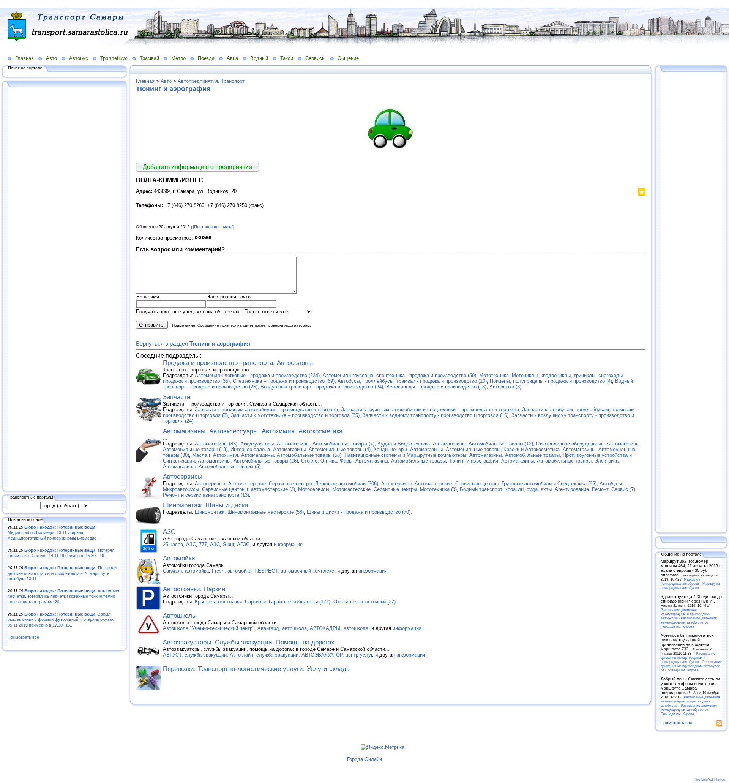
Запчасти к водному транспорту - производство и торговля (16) (435, 415)
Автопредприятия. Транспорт (211, 81)
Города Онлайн (364, 759)
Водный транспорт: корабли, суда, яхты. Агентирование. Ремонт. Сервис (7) (547, 489)
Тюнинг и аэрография (173, 89)
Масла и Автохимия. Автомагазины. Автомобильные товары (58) (266, 455)
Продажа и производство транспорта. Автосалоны (238, 362)
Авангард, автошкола (282, 628)
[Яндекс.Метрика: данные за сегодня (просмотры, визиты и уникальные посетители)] (382, 747)
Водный (259, 58)
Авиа (232, 58)
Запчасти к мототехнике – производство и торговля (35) (295, 415)
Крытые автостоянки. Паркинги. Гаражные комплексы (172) (262, 602)
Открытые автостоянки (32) (364, 602)
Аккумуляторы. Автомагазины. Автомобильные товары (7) (307, 444)
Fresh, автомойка (231, 571)
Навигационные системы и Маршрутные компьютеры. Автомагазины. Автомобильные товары (452, 455)
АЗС (169, 531)
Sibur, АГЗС (236, 544)
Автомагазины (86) (216, 444)
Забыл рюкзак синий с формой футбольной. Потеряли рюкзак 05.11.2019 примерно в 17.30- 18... (61, 619)
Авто (51, 58)
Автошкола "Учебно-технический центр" (208, 628)
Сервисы (315, 58)
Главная (24, 58)
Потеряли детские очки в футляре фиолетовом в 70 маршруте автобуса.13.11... (62, 573)
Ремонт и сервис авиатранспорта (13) (206, 495)
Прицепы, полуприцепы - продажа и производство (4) (551, 381)
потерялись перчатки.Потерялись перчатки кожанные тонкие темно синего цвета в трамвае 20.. (64, 596)
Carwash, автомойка (186, 571)
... (251, 370)
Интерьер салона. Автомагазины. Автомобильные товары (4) (300, 449)
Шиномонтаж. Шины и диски (205, 505)
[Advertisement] (65, 287)
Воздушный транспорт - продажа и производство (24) (321, 387)
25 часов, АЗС (179, 544)
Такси (286, 58)
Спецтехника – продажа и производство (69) (284, 381)
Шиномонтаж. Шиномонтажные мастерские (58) (249, 512)
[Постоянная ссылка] (213, 226)
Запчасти (177, 397)
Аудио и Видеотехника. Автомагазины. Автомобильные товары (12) (455, 444)
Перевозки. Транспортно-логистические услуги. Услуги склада (256, 668)
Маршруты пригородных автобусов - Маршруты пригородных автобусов (690, 583)
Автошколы (180, 615)
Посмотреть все (23, 637)
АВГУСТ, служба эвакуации (195, 655)
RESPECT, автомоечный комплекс (294, 571)
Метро (178, 58)
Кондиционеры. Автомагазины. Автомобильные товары (437, 449)
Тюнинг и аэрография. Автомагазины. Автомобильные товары (520, 461)
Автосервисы (182, 476)
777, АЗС (209, 544)
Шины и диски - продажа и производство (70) (358, 512)
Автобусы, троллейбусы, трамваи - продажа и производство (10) (412, 381)
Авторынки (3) (505, 387)
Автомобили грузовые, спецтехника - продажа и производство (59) (399, 375)
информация (288, 544)
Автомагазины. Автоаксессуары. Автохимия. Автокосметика (252, 431)
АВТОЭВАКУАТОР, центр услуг (336, 655)
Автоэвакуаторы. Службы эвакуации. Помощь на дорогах (249, 642)
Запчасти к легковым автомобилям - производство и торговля (266, 409)
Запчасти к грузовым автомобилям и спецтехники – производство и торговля (430, 409)
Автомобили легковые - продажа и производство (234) (257, 375)
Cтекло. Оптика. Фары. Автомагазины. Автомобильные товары (373, 461)
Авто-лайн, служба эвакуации (264, 655)
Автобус (78, 58)
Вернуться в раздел (193, 343)
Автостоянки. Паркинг (195, 589)
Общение (348, 58)
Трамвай (149, 58)
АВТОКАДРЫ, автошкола (339, 628)
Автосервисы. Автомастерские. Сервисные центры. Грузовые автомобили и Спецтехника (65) (488, 483)
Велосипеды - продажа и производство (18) (436, 387)
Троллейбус (114, 58)
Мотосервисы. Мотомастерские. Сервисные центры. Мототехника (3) (377, 489)
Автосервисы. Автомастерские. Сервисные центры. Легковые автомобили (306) (286, 483)
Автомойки (179, 558)
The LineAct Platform (710, 779)
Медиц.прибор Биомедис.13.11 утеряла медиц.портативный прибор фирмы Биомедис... (54, 532)
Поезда (206, 58)
